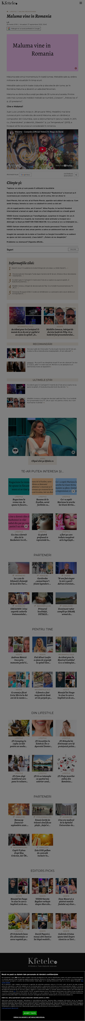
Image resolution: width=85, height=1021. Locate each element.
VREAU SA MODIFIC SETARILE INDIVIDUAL (29, 1017)
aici (15, 991)
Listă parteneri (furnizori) (10, 1008)
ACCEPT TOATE (30, 1013)
